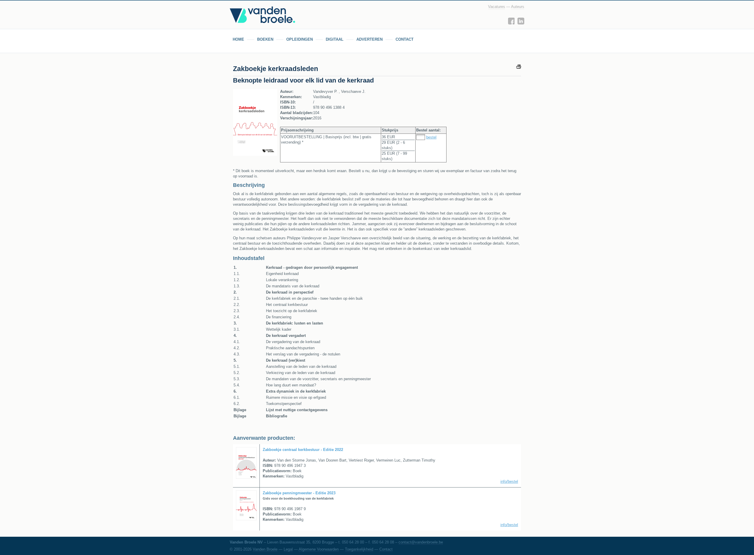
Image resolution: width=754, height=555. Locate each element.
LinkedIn (520, 21)
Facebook (511, 21)
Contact (386, 549)
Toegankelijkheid (359, 549)
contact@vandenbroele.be (421, 542)
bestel (431, 137)
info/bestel (509, 481)
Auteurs (517, 6)
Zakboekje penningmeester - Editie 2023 (299, 493)
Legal (288, 549)
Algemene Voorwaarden (319, 549)
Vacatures (496, 6)
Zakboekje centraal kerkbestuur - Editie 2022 (303, 449)
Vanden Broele (265, 549)
